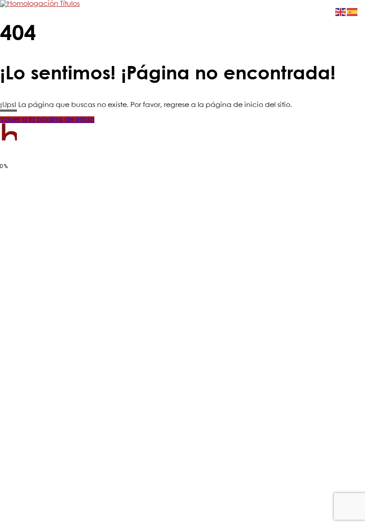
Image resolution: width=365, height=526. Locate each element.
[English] (341, 11)
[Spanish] (352, 11)
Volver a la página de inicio (47, 119)
